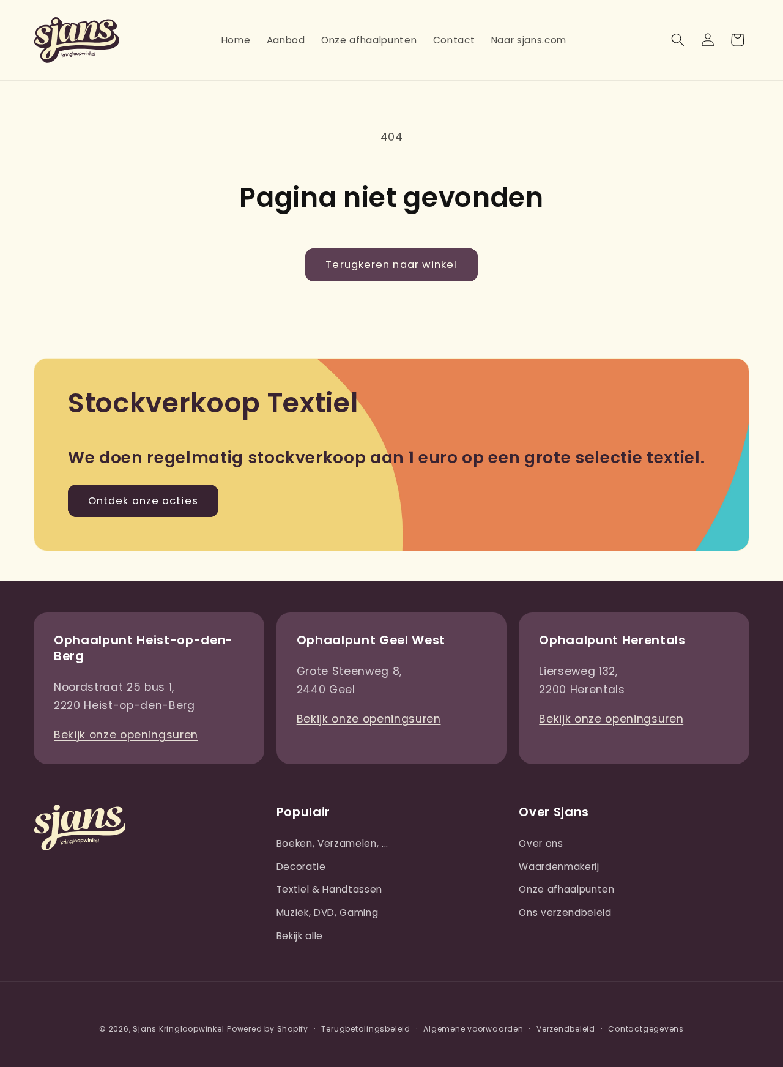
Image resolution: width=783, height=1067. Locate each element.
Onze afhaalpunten (566, 889)
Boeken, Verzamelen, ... (332, 843)
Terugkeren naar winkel (391, 265)
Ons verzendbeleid (565, 912)
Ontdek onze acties (143, 501)
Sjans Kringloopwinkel (178, 1029)
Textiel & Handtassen (329, 889)
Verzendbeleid (565, 1029)
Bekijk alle (299, 935)
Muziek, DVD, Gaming (327, 912)
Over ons (541, 843)
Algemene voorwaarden (473, 1029)
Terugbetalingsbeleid (365, 1029)
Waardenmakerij (559, 866)
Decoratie (301, 866)
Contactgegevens (646, 1029)
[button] (677, 39)
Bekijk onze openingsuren (126, 734)
